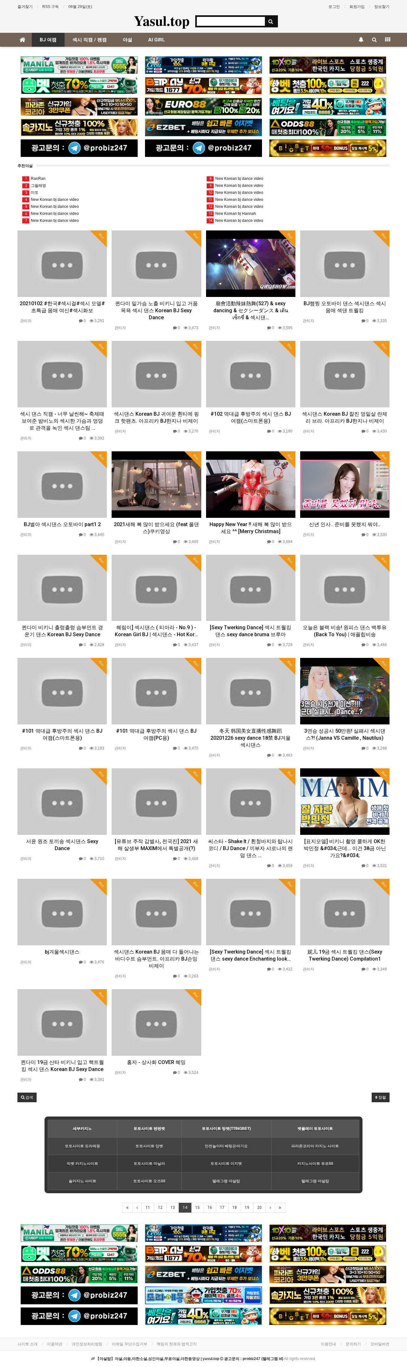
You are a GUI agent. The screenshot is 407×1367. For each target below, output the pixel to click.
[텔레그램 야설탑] (79, 148)
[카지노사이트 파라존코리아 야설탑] (79, 106)
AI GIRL (156, 40)
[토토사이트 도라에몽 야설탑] (203, 1295)
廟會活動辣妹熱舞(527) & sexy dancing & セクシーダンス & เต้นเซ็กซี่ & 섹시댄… (250, 310)
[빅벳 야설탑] (327, 148)
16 (210, 1207)
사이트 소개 (27, 1344)
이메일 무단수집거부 (129, 1344)
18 (234, 1207)
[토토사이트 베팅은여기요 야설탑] (327, 106)
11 (148, 1207)
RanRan (35, 178)
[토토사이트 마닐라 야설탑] (79, 65)
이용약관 (54, 1344)
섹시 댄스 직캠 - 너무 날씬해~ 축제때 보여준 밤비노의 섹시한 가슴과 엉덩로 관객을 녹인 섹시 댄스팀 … (62, 421)
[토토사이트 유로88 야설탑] (203, 106)
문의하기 (353, 1344)
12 (160, 1207)
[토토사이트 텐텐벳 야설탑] (327, 65)
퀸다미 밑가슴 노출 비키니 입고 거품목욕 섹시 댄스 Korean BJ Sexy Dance (156, 310)
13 (172, 1207)
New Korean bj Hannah (232, 213)
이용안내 (328, 1344)
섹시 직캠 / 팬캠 (89, 40)
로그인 (334, 6)
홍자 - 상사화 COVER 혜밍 (156, 1062)
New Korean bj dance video (52, 199)
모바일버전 (380, 1344)
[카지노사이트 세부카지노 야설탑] (203, 65)
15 (197, 1207)
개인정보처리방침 (87, 1344)
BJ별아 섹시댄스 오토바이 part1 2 (62, 524)
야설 (127, 40)
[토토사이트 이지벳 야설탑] (203, 127)
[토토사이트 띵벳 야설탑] (79, 86)
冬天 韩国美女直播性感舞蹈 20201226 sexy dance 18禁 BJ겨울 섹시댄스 (250, 738)
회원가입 (357, 6)
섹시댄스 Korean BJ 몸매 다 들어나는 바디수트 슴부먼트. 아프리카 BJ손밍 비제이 (156, 959)
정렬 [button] (381, 1097)
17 (222, 1207)
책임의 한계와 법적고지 (177, 1344)
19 (247, 1207)
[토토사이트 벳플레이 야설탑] (203, 86)
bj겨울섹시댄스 (62, 952)
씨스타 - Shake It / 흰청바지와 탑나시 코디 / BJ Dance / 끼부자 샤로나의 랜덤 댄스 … (250, 848)
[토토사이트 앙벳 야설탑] (327, 86)
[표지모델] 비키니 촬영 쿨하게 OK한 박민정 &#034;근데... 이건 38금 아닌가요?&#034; (345, 848)
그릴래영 (35, 185)
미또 (32, 192)
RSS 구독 (50, 6)
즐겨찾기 (25, 6)
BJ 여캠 (48, 40)
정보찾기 (382, 6)
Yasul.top (162, 20)
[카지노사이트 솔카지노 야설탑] (79, 127)
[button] (27, 1097)
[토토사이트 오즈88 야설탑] (327, 127)
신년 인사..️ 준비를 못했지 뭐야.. (344, 524)
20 (259, 1207)
